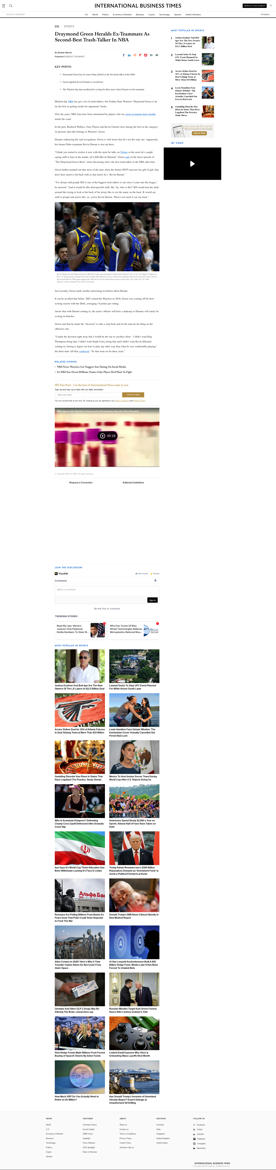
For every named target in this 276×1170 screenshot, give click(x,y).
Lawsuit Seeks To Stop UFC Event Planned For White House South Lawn (187, 57)
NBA (70, 101)
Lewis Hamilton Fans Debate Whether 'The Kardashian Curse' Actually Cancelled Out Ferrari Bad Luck (132, 732)
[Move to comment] (156, 55)
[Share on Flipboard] (140, 55)
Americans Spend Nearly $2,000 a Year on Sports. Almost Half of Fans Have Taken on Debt (132, 823)
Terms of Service (122, 401)
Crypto (151, 14)
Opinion (177, 14)
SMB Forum (88, 1134)
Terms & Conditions (128, 1134)
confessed (84, 351)
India (158, 1129)
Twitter (124, 152)
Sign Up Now (199, 133)
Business (140, 14)
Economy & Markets (122, 14)
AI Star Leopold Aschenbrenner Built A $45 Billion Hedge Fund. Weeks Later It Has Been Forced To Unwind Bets (133, 964)
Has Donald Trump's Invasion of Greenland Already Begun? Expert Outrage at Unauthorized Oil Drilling (132, 1099)
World (95, 14)
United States (162, 1143)
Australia (160, 1125)
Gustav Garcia (65, 52)
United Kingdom (163, 1138)
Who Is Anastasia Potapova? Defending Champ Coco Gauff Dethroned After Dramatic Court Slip (79, 823)
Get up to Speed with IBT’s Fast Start (197, 126)
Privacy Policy (139, 401)
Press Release (89, 1143)
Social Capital (88, 1129)
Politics (105, 14)
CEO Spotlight (89, 1147)
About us (123, 1125)
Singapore (160, 1134)
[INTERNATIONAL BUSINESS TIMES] (138, 6)
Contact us (124, 1129)
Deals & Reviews (193, 14)
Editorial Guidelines (133, 482)
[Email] (151, 55)
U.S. (86, 14)
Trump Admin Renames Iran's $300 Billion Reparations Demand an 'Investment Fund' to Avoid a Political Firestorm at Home (134, 870)
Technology (164, 14)
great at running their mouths (140, 114)
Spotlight (86, 1138)
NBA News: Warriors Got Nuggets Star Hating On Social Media (91, 367)
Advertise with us (127, 1147)
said (127, 157)
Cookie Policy (125, 1143)
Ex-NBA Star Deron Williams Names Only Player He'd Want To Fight (94, 372)
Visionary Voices (90, 1125)
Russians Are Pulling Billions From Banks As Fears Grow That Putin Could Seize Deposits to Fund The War (79, 917)
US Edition (265, 14)
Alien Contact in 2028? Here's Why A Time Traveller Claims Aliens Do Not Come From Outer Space (78, 964)
